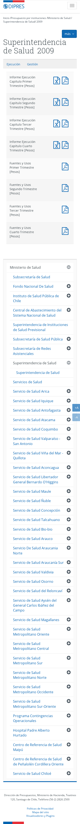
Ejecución (13, 64)
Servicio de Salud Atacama (34, 420)
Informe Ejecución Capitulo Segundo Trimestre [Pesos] (57, 101)
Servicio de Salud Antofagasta (37, 410)
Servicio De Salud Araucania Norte (35, 550)
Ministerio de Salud (59, 18)
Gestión (32, 64)
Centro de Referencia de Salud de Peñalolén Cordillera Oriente (38, 761)
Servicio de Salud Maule (32, 491)
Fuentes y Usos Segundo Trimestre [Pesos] (66, 187)
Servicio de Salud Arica (31, 391)
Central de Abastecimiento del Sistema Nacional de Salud (37, 312)
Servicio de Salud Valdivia (33, 572)
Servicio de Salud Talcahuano (36, 519)
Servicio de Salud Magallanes (36, 619)
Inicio (6, 18)
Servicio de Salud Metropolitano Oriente (31, 631)
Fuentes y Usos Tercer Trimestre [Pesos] (66, 209)
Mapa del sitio (40, 812)
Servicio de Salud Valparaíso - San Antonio (36, 441)
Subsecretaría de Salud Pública (38, 339)
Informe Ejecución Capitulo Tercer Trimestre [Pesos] (57, 123)
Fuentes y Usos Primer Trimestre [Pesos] (66, 166)
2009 (39, 21)
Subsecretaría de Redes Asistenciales (32, 351)
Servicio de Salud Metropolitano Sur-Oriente (34, 704)
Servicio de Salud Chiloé (32, 773)
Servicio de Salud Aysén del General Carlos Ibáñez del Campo (35, 605)
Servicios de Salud (27, 382)
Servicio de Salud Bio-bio (32, 529)
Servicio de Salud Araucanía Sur (38, 562)
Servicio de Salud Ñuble (32, 500)
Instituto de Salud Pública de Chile (36, 298)
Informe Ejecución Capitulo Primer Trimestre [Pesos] (57, 80)
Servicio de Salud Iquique (33, 401)
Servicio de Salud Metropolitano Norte (30, 675)
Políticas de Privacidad (40, 808)
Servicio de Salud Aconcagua (36, 467)
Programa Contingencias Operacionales (33, 718)
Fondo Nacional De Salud (33, 286)
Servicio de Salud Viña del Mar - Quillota (38, 455)
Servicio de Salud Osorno (33, 581)
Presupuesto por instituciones (28, 18)
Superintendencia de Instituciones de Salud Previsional (40, 327)
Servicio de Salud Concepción (36, 510)
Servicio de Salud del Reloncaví (37, 591)
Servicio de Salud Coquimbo (35, 429)
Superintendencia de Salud (19, 21)
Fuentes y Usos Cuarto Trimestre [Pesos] (66, 230)
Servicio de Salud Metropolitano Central (31, 646)
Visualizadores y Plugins (40, 815)
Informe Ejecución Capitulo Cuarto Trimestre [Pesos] (57, 144)
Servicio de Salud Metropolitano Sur (28, 660)
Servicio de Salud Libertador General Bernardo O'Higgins (35, 479)
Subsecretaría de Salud (31, 277)
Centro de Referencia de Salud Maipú (37, 747)
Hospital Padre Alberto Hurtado (31, 733)
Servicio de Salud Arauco (33, 538)
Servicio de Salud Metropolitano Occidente (33, 689)
